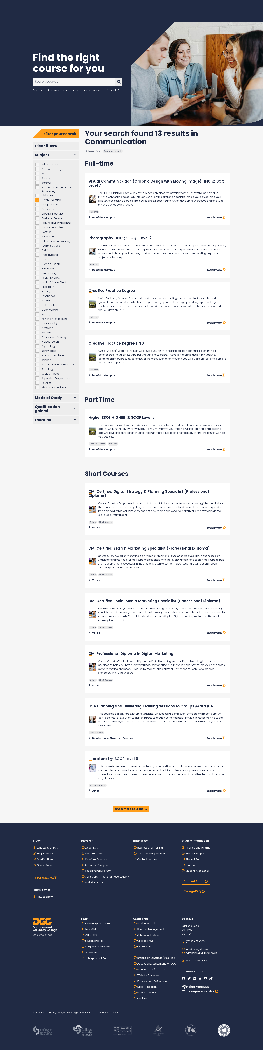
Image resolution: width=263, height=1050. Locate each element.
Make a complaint (196, 960)
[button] (56, 146)
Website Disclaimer (148, 975)
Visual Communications (56, 387)
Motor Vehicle (50, 309)
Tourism (46, 383)
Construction (49, 209)
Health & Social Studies (55, 282)
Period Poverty (94, 882)
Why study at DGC (48, 847)
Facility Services (51, 245)
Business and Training (150, 847)
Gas (44, 259)
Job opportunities (148, 935)
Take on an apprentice (151, 853)
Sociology (47, 369)
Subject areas (45, 853)
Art (43, 173)
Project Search (50, 341)
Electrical (47, 232)
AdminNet (91, 952)
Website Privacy (147, 992)
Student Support (195, 853)
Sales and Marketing (53, 355)
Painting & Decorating (55, 319)
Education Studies (52, 227)
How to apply (45, 897)
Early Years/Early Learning (56, 223)
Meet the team (94, 853)
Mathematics (49, 305)
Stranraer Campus (96, 865)
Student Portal (194, 859)
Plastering (47, 328)
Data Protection (147, 987)
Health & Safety (51, 277)
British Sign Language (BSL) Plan (156, 958)
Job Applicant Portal (97, 958)
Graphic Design (51, 264)
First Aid (46, 250)
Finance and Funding (198, 847)
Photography (49, 323)
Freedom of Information (151, 969)
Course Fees (44, 865)
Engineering (48, 236)
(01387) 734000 (195, 941)
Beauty (46, 178)
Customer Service (52, 218)
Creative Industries (52, 213)
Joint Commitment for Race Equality (107, 876)
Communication (51, 200)
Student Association (197, 871)
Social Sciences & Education (58, 364)
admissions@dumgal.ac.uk (201, 953)
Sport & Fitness (50, 373)
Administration (50, 164)
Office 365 (91, 935)
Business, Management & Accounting (56, 189)
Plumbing (47, 332)
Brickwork (47, 183)
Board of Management (150, 929)
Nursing (46, 314)
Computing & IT (51, 204)
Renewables (49, 351)
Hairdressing (49, 273)
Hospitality (48, 287)
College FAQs (145, 941)
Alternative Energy (52, 169)
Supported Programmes (56, 378)
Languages (48, 296)
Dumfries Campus (96, 859)
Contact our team (148, 859)
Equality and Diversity (98, 871)
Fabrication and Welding (56, 241)
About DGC (92, 847)
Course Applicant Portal (99, 923)
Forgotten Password (97, 946)
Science (46, 360)
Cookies (142, 998)
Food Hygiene (50, 255)
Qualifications (45, 859)
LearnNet (191, 865)
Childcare (47, 195)
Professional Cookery (54, 337)
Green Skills (48, 268)
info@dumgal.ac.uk (197, 949)
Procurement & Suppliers (152, 981)
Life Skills (46, 300)
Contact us (144, 946)
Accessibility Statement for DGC (156, 963)
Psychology (48, 346)
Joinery (46, 291)
